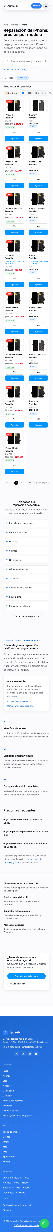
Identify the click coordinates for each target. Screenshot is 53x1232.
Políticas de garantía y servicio (17, 1205)
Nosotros (7, 1085)
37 (30, 483)
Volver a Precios (17, 983)
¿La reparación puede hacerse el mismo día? (26, 833)
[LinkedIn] (36, 1053)
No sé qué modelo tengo (15, 69)
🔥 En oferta (11, 93)
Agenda (6, 1076)
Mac (5, 1146)
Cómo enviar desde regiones (20, 706)
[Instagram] (16, 1053)
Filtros (10, 78)
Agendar (14, 139)
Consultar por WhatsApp (26, 976)
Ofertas (6, 1136)
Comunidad (8, 1090)
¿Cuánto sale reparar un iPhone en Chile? (23, 821)
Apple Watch (9, 1156)
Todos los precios (11, 1132)
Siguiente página (40, 483)
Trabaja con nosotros (13, 1100)
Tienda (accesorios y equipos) (17, 1115)
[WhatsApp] (44, 1223)
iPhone (21, 78)
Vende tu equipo (11, 1110)
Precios (14, 25)
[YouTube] (29, 1053)
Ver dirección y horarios (18, 701)
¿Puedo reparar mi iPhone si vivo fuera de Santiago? (25, 845)
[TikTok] (23, 1053)
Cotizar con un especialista (26, 616)
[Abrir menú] (46, 6)
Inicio (6, 25)
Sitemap (7, 1210)
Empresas (7, 1105)
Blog (5, 1080)
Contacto (7, 1095)
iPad (5, 1151)
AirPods (6, 1161)
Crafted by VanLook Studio (26, 1225)
